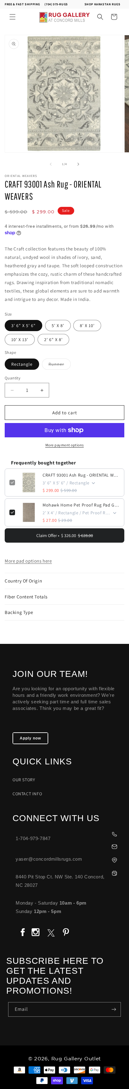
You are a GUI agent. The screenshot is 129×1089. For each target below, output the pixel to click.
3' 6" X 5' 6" (23, 325)
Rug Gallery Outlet (76, 1059)
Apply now (30, 738)
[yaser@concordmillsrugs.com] (68, 846)
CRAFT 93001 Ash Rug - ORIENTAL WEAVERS (81, 475)
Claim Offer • (64, 535)
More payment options (64, 445)
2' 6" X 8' (53, 339)
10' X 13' (19, 339)
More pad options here (28, 561)
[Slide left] (51, 164)
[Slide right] (78, 164)
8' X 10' (87, 325)
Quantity (12, 378)
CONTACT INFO (27, 794)
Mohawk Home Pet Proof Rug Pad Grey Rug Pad (81, 505)
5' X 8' (58, 325)
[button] (12, 17)
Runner (60, 365)
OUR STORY (24, 779)
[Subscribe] (114, 1009)
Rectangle (22, 364)
